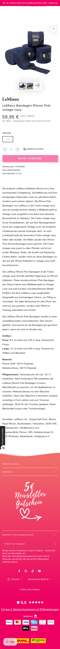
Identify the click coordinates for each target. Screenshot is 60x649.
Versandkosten (19, 121)
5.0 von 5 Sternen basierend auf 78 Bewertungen (30, 609)
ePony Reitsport (33, 590)
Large (8, 140)
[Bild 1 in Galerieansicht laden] (22, 86)
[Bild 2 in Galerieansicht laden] (30, 86)
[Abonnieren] (56, 544)
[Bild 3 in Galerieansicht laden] (37, 86)
